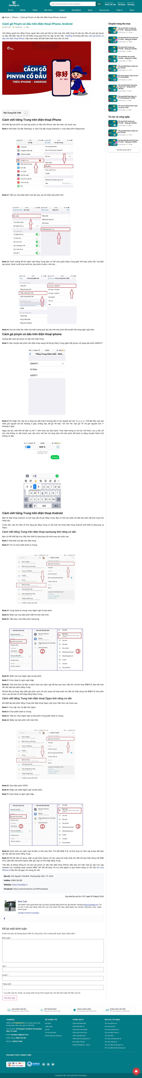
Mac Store (48, 10)
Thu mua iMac (109, 1035)
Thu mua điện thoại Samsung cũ (115, 1048)
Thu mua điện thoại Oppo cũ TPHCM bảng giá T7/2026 (127, 97)
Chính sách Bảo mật (79, 1035)
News (132, 10)
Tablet (35, 10)
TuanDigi (68, 36)
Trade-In (119, 10)
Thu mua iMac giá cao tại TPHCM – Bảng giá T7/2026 (127, 57)
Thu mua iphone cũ (111, 1023)
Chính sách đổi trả (78, 1026)
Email (5, 975)
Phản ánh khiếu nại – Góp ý (81, 1045)
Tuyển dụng (48, 1026)
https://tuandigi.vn (20, 885)
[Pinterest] (48, 1064)
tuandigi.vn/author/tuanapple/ (28, 913)
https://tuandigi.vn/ (91, 905)
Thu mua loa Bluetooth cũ (113, 1038)
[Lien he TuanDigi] (136, 1071)
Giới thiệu (48, 1023)
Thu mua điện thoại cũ (112, 1032)
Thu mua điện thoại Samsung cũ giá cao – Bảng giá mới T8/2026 (127, 86)
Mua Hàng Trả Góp (79, 1042)
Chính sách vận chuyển (80, 1029)
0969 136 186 (21, 1038)
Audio (90, 10)
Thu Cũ (10, 10)
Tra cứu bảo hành (50, 1032)
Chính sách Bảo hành (79, 1023)
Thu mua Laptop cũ (111, 1042)
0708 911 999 (17, 1041)
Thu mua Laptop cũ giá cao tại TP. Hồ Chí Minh (128, 76)
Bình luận (6, 938)
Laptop (62, 10)
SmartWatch (76, 10)
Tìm (99, 4)
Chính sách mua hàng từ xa (81, 1038)
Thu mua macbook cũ (112, 1029)
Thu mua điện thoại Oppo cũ (114, 1045)
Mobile (23, 10)
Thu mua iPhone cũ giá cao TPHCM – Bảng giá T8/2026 (127, 29)
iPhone (15, 17)
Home (6, 17)
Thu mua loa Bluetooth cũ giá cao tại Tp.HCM (127, 106)
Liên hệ (47, 1029)
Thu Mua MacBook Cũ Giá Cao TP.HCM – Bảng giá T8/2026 (128, 38)
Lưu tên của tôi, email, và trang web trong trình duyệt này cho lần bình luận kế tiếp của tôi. (42, 993)
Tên (4, 966)
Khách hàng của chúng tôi (53, 1035)
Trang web (6, 984)
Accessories (104, 10)
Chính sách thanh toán (80, 1032)
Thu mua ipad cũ (110, 1026)
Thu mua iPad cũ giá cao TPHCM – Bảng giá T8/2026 (127, 48)
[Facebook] (4, 919)
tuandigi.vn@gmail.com (19, 1034)
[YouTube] (53, 1064)
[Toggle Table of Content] (24, 113)
